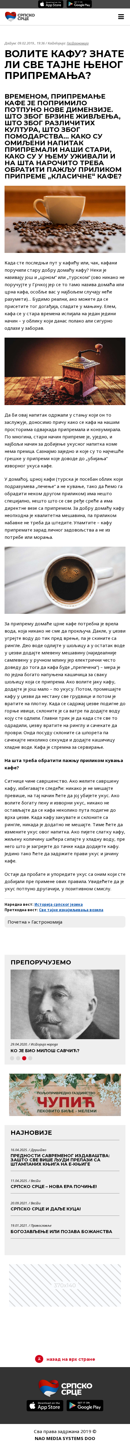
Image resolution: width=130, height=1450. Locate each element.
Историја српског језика (58, 904)
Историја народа (44, 1044)
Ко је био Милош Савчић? (45, 1050)
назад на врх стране (71, 1359)
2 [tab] (18, 1059)
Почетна (17, 922)
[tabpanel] (65, 1013)
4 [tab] (30, 1059)
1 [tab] (12, 1059)
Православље (41, 1225)
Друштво (38, 1149)
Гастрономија (78, 43)
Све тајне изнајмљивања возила (71, 909)
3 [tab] (24, 1059)
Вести (36, 1180)
